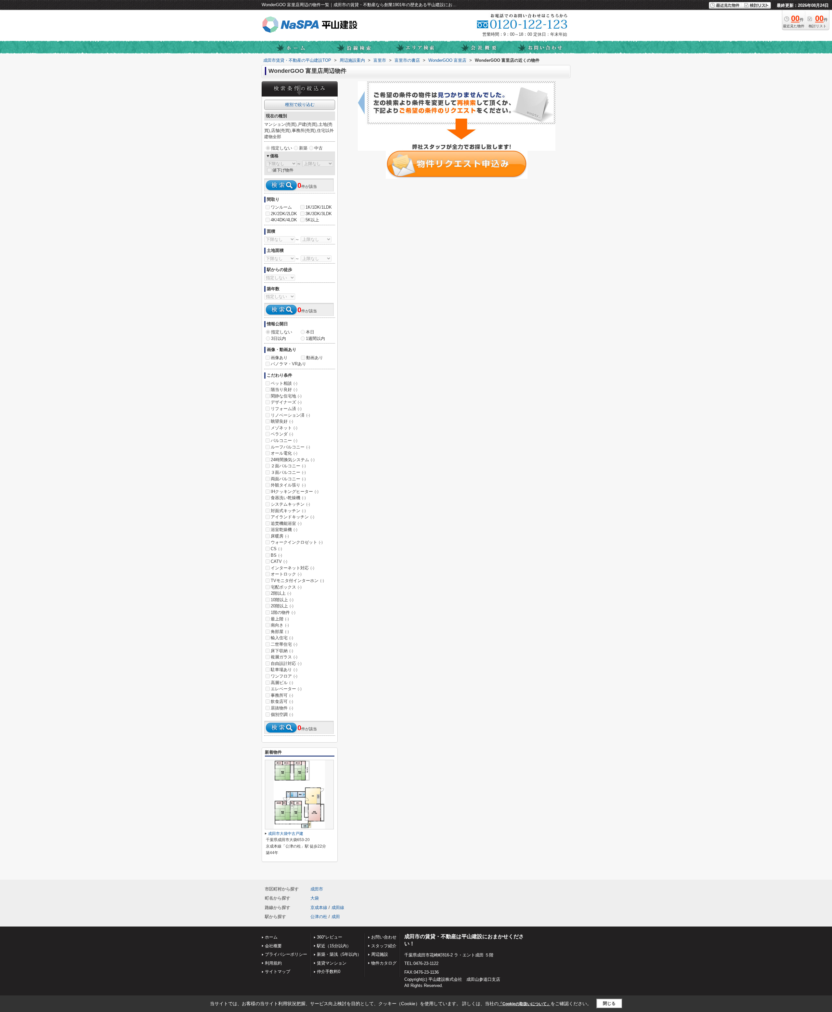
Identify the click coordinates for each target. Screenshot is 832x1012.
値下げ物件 (282, 170)
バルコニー (284, 440)
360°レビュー (329, 937)
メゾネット (284, 427)
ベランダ (282, 434)
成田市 (316, 889)
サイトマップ (277, 971)
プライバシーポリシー (286, 954)
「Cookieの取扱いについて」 (525, 1004)
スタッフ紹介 (383, 945)
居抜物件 (282, 708)
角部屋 (280, 631)
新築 (303, 148)
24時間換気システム (293, 459)
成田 (336, 916)
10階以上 (282, 599)
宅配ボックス (286, 587)
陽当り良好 (284, 389)
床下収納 (282, 650)
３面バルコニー (288, 472)
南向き (280, 625)
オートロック (286, 574)
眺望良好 (282, 421)
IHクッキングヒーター (294, 491)
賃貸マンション (331, 963)
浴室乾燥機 (284, 529)
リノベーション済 (290, 415)
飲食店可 (282, 701)
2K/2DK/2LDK (284, 213)
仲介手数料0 (328, 971)
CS (276, 548)
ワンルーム (281, 207)
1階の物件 (283, 612)
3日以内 (278, 338)
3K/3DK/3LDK (319, 213)
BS (276, 555)
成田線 (338, 907)
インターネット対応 (292, 567)
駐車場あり (284, 669)
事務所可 (282, 695)
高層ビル (282, 682)
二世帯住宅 (284, 644)
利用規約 (273, 963)
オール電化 (284, 453)
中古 (318, 148)
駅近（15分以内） (334, 945)
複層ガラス (284, 657)
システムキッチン (290, 504)
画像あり (279, 357)
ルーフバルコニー (290, 447)
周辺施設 (379, 954)
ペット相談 (284, 383)
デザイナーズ (286, 402)
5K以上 (312, 219)
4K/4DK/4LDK (284, 219)
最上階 (280, 618)
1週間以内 (315, 338)
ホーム (271, 937)
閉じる (609, 1003)
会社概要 (273, 945)
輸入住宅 (282, 637)
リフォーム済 (286, 408)
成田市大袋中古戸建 (285, 833)
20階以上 (282, 605)
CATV (279, 561)
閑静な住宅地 (286, 396)
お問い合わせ (383, 937)
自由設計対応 (286, 663)
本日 (310, 332)
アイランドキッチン (292, 516)
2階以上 (281, 593)
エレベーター (286, 688)
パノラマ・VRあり (288, 363)
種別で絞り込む (300, 104)
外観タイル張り (288, 485)
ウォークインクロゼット (297, 542)
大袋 (314, 898)
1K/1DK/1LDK (319, 207)
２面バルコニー (288, 465)
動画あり (314, 357)
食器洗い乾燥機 (288, 497)
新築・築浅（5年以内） (339, 954)
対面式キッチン (288, 510)
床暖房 (280, 536)
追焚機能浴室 (286, 523)
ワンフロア (284, 676)
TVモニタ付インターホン (297, 580)
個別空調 (282, 714)
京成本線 (318, 907)
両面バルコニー (288, 478)
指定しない (281, 148)
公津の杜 (318, 916)
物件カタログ (383, 963)
